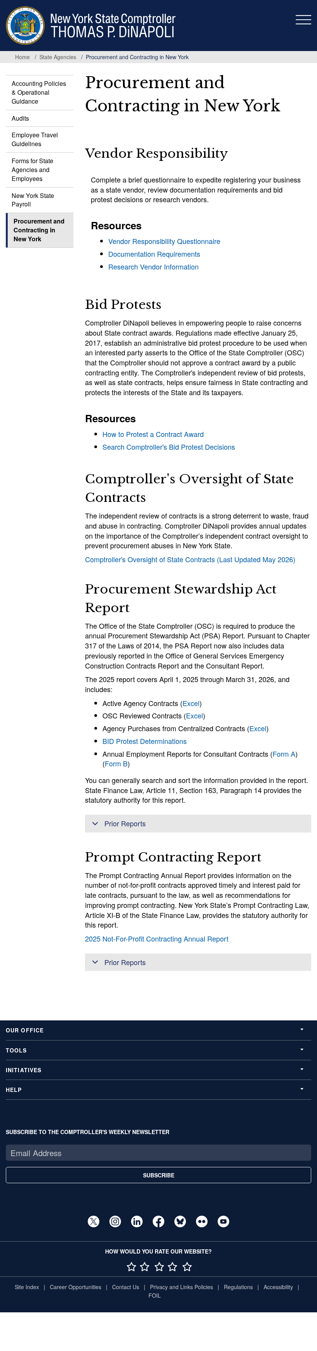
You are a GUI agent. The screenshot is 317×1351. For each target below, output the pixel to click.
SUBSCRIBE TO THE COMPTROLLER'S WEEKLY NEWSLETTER (87, 1131)
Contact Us (125, 1287)
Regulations (238, 1287)
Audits (20, 118)
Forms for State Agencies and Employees (32, 169)
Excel (190, 703)
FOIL (154, 1295)
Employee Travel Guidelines (35, 139)
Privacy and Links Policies (181, 1287)
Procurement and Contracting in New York (39, 230)
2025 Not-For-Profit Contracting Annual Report (156, 938)
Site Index (27, 1287)
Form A (284, 754)
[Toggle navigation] (303, 19)
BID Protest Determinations (144, 741)
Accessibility (278, 1287)
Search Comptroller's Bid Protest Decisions (168, 447)
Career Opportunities (75, 1287)
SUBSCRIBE (158, 1175)
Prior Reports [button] (125, 823)
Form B (116, 763)
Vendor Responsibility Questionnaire (164, 241)
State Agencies (57, 57)
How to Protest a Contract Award (153, 434)
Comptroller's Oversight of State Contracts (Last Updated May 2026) (190, 559)
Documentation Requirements (154, 254)
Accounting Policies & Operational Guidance (39, 92)
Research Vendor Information (153, 266)
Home (22, 57)
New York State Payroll (33, 200)
